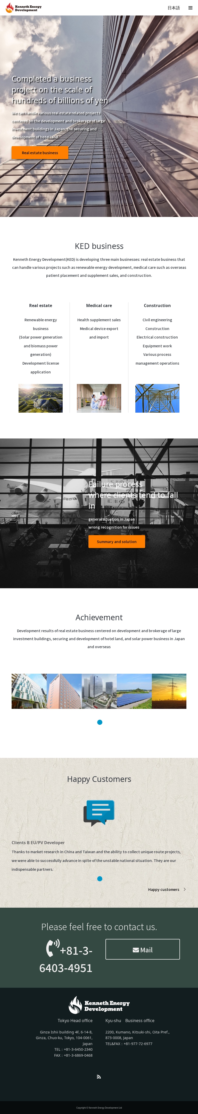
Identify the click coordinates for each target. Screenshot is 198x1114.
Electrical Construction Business (44, 128)
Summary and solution (117, 541)
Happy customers (163, 889)
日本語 (174, 8)
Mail (146, 949)
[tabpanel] (29, 691)
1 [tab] (99, 722)
